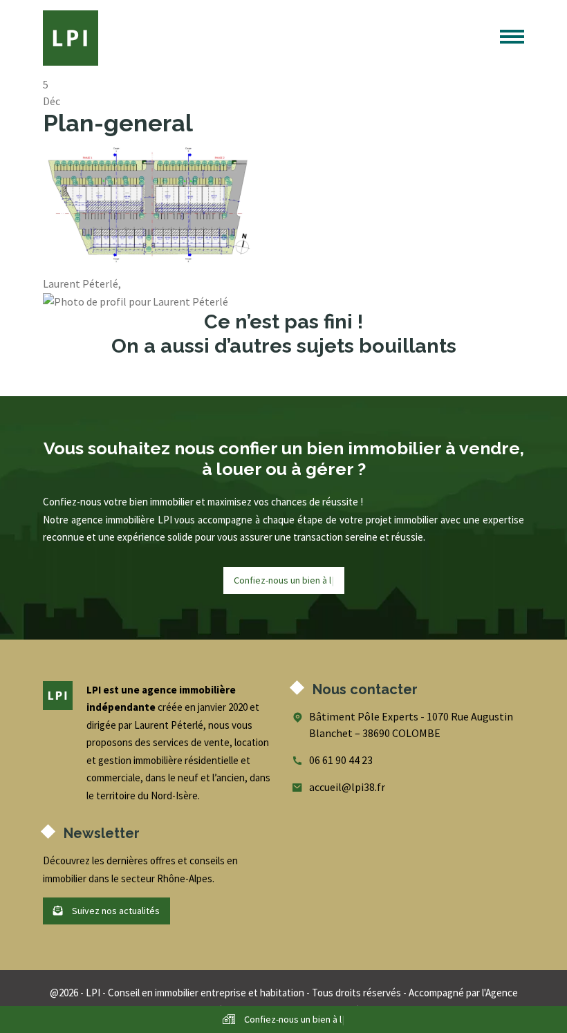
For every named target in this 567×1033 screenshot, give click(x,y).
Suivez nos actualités (115, 910)
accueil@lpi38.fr (347, 787)
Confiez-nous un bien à (284, 580)
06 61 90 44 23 (341, 760)
